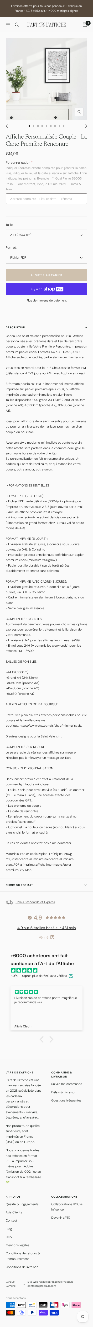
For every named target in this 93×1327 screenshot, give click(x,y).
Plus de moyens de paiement (46, 300)
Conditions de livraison (22, 1267)
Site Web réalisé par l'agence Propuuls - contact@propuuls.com (51, 1283)
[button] (43, 1039)
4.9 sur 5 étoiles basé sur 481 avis (46, 927)
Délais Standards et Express (35, 902)
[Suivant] (85, 126)
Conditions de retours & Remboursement (23, 1256)
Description (15, 327)
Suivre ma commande (66, 1084)
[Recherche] (17, 25)
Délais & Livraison (63, 1092)
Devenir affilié (60, 1218)
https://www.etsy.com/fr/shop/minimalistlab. (51, 726)
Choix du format (19, 885)
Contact (11, 1220)
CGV (9, 1237)
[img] (48, 970)
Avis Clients (14, 1212)
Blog (9, 1229)
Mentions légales (17, 1245)
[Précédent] (8, 126)
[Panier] (85, 25)
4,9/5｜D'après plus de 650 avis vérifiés (38, 976)
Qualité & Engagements (22, 1204)
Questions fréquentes (66, 1100)
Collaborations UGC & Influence (67, 1206)
